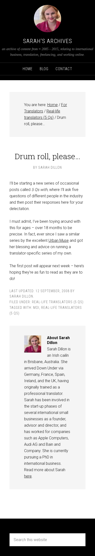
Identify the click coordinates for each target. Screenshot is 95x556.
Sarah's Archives (47, 41)
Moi (36, 308)
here (28, 476)
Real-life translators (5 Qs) (58, 302)
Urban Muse (58, 240)
